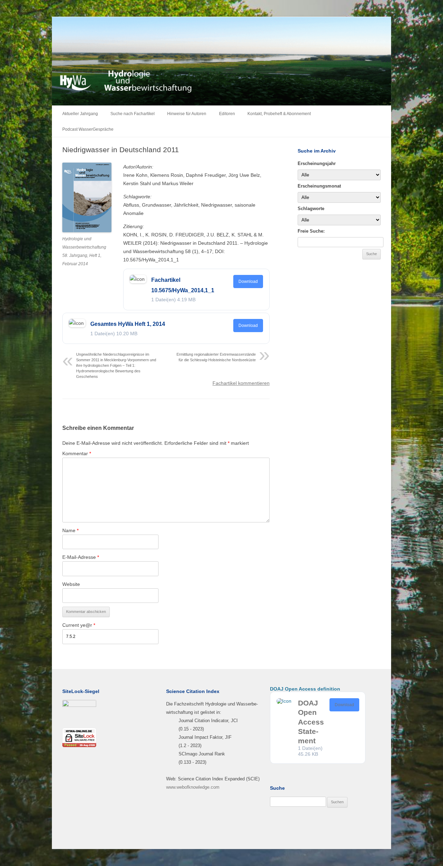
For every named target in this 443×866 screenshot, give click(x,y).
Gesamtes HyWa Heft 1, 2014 (127, 324)
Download (248, 281)
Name (70, 530)
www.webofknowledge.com (192, 787)
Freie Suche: (311, 231)
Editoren (227, 113)
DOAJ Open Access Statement (311, 722)
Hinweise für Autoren (186, 113)
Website (71, 584)
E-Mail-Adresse (80, 557)
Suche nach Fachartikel (132, 113)
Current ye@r (78, 625)
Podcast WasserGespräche (88, 129)
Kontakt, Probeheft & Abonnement (279, 113)
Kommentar (76, 453)
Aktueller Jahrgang (80, 113)
